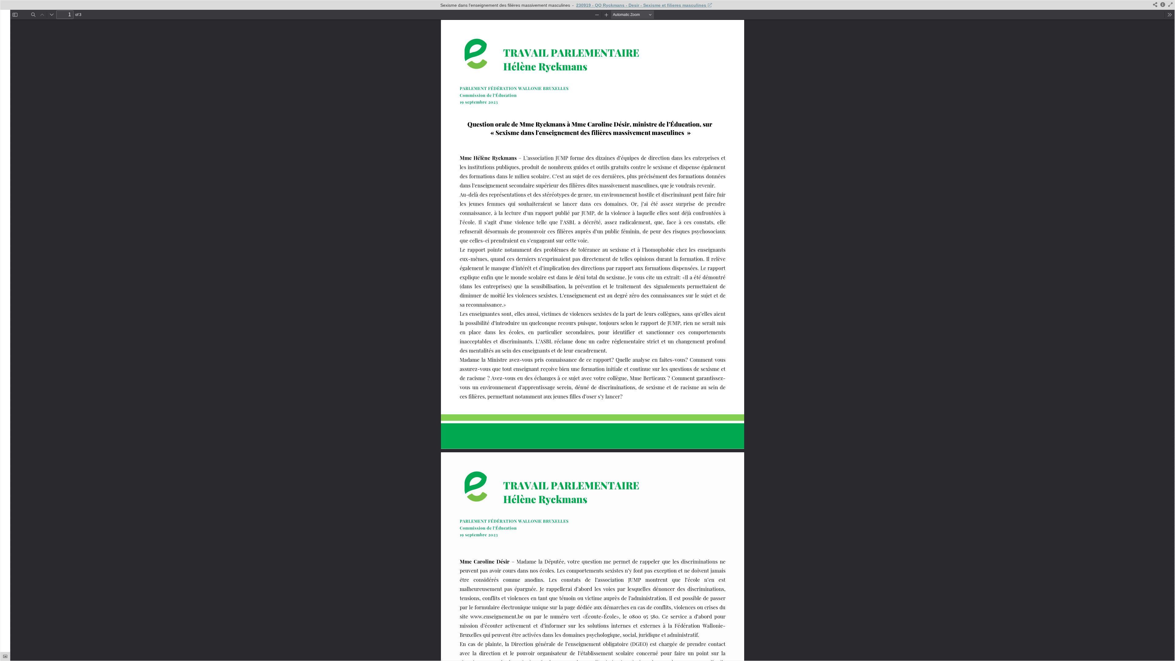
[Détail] (1162, 5)
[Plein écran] (1170, 5)
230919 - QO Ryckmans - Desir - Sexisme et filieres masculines (641, 5)
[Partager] (1155, 5)
